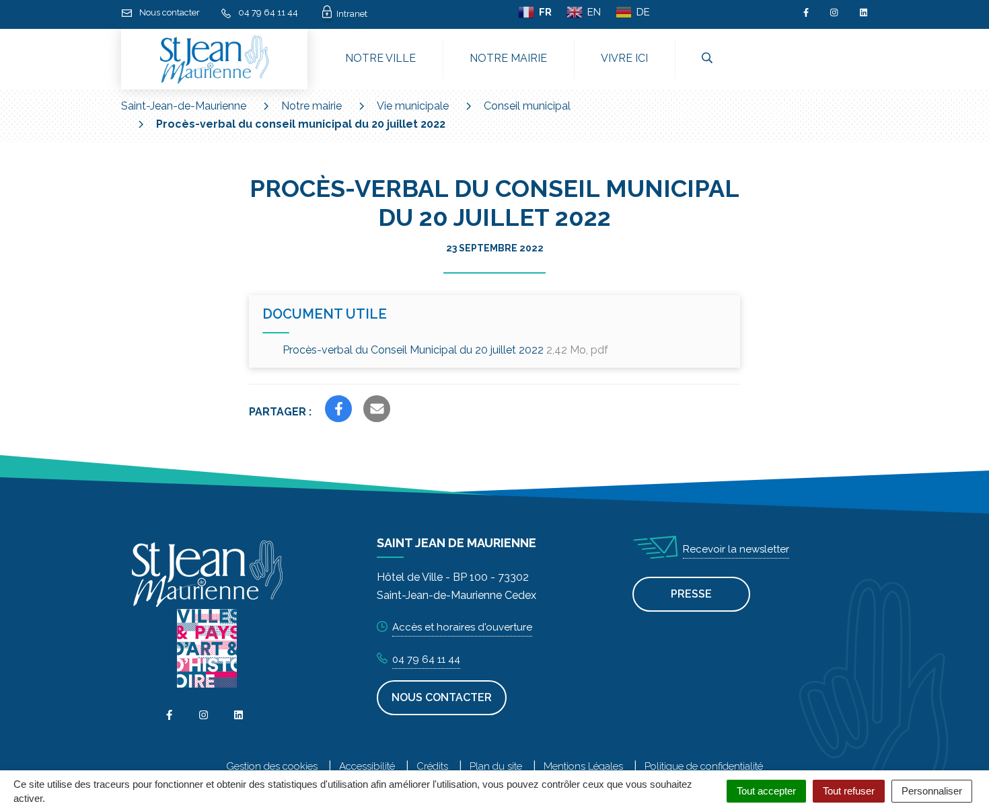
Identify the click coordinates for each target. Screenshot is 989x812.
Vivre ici (624, 58)
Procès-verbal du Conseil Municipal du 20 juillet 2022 (445, 349)
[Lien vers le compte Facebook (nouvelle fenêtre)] (806, 13)
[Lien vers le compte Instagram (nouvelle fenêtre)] (833, 13)
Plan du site (496, 766)
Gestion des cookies (272, 766)
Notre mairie (508, 58)
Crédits (432, 766)
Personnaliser (932, 791)
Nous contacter (442, 697)
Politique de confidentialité (704, 766)
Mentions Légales (583, 766)
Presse (691, 593)
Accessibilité (367, 766)
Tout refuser (849, 791)
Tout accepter (766, 791)
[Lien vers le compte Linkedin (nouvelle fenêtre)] (863, 13)
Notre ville (380, 58)
